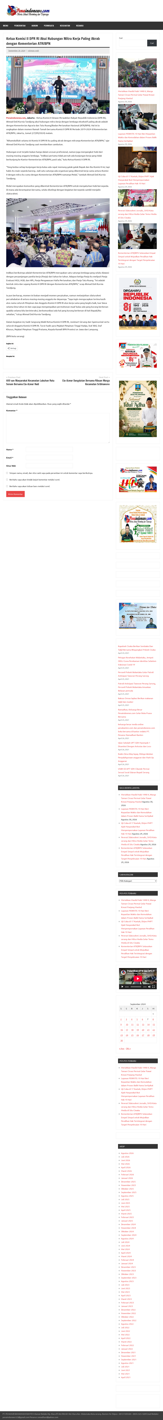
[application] (138, 978)
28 (148, 1035)
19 (138, 1029)
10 (127, 1024)
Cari (121, 38)
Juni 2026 (125, 1160)
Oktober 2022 (127, 1316)
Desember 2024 (128, 1224)
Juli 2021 (125, 1366)
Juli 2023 (125, 1284)
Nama (9, 449)
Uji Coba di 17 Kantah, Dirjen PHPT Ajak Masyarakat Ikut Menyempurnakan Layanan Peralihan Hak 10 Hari (136, 180)
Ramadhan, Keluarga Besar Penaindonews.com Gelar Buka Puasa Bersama (135, 713)
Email (9, 457)
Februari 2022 (127, 1345)
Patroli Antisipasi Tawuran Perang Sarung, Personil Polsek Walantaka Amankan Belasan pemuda (137, 687)
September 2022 (128, 1320)
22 (154, 1029)
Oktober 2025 (127, 1188)
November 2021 (128, 1356)
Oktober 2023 (127, 1274)
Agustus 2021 (127, 1363)
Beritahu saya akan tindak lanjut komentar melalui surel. (34, 479)
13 (143, 1024)
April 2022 (126, 1338)
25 (132, 1035)
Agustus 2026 (127, 1153)
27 (143, 1035)
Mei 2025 (125, 1206)
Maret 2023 (126, 1299)
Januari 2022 (127, 1348)
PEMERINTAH (19, 25)
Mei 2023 (125, 1292)
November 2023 (128, 1270)
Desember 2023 (128, 1267)
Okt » (128, 1048)
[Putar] (122, 986)
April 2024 (126, 1252)
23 (121, 1035)
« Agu (121, 1048)
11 (132, 1024)
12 (138, 1024)
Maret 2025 (126, 1213)
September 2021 (128, 1359)
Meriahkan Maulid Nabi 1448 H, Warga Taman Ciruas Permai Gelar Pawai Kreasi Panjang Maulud (136, 94)
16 (121, 1029)
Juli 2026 (125, 1156)
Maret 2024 (126, 1256)
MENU (5, 25)
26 (138, 1035)
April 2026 (126, 1167)
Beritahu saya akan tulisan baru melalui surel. (29, 486)
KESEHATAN (65, 25)
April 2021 (126, 1377)
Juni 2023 (125, 1288)
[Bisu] (149, 986)
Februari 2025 (127, 1217)
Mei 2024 (125, 1249)
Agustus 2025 (127, 1195)
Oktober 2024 (127, 1231)
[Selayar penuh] (153, 986)
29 (154, 1035)
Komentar (11, 410)
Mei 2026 (125, 1163)
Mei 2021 (125, 1373)
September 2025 (128, 1192)
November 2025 (128, 1185)
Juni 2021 (125, 1370)
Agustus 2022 (127, 1324)
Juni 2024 (125, 1245)
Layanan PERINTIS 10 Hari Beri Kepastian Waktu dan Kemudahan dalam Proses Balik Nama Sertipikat (137, 137)
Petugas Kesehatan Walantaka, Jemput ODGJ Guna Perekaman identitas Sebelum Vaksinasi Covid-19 (137, 661)
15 (154, 1024)
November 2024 (128, 1227)
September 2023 (128, 1277)
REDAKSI (80, 25)
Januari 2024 (127, 1263)
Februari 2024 (127, 1260)
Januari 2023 (127, 1306)
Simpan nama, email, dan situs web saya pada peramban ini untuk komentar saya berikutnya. (51, 473)
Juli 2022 (125, 1327)
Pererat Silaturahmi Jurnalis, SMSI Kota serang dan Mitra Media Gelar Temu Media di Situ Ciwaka (137, 214)
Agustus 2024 (127, 1238)
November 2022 (128, 1313)
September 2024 (128, 1235)
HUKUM (35, 25)
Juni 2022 (125, 1331)
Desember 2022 (128, 1309)
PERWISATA (49, 25)
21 (148, 1029)
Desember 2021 (128, 1352)
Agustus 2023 (127, 1281)
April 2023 (126, 1295)
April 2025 (126, 1210)
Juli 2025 (125, 1199)
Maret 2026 (126, 1171)
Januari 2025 (127, 1220)
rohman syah (33, 50)
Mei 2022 (125, 1334)
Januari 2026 (127, 1178)
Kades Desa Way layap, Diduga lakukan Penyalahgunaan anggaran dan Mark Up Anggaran (136, 757)
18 (132, 1029)
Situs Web (11, 465)
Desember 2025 (128, 1181)
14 (148, 1024)
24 (127, 1035)
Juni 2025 (125, 1203)
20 (143, 1029)
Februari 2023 (127, 1302)
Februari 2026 (127, 1174)
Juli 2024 (125, 1242)
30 (121, 1040)
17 (127, 1029)
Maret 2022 (126, 1341)
